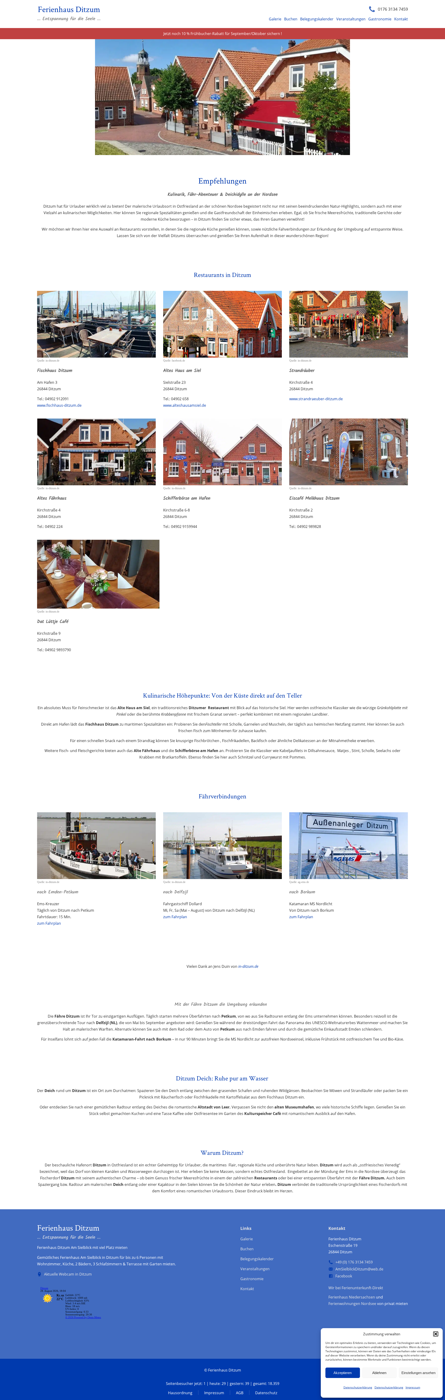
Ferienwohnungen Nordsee (352, 1303)
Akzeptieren (343, 1373)
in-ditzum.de (248, 966)
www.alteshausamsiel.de (184, 405)
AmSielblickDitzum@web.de (359, 1269)
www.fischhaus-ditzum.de (59, 405)
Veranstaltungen (351, 19)
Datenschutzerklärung (357, 1387)
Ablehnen (379, 1373)
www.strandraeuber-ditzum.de (316, 398)
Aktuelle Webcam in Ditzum (68, 1274)
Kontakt (401, 19)
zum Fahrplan (49, 923)
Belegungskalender (317, 19)
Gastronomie (379, 19)
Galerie (275, 19)
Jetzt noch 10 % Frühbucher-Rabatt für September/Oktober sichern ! (222, 33)
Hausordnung (180, 1392)
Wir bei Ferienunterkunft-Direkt (355, 1287)
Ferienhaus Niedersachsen (351, 1297)
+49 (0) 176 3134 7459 (354, 1262)
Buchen (290, 19)
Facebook (343, 1276)
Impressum (413, 1387)
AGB (239, 1392)
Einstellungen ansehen (418, 1373)
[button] (435, 1334)
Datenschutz (266, 1392)
